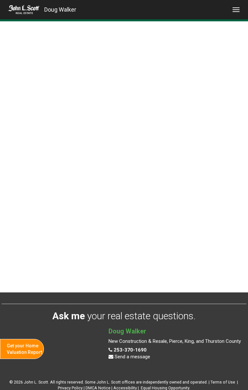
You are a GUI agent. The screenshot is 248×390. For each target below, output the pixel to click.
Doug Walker (60, 9)
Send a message (131, 357)
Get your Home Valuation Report (24, 349)
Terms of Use (223, 382)
